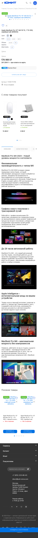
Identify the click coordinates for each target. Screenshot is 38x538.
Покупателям (8, 461)
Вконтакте (12, 507)
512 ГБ (10, 42)
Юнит (5, 456)
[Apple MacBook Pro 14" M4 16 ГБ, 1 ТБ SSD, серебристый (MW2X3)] (19, 16)
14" (12, 47)
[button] (10, 19)
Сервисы (6, 446)
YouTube (21, 507)
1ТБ (15, 42)
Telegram (17, 507)
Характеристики (22, 149)
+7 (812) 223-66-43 (19, 475)
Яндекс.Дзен (26, 507)
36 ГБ (19, 39)
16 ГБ (8, 39)
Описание (7, 149)
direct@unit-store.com (20, 479)
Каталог (6, 451)
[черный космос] (11, 35)
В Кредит (7, 439)
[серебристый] (8, 35)
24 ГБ (13, 39)
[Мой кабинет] (35, 3)
